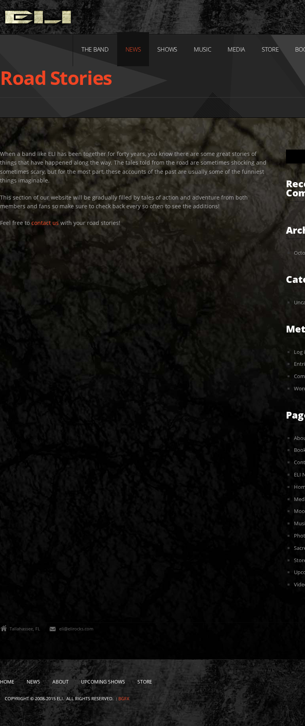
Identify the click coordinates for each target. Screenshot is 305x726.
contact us (45, 223)
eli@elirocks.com (76, 629)
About (60, 681)
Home (7, 681)
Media (236, 49)
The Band (95, 49)
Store (270, 49)
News (133, 49)
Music (202, 49)
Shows (167, 49)
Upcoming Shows (103, 681)
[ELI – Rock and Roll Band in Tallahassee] (38, 19)
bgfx (123, 698)
